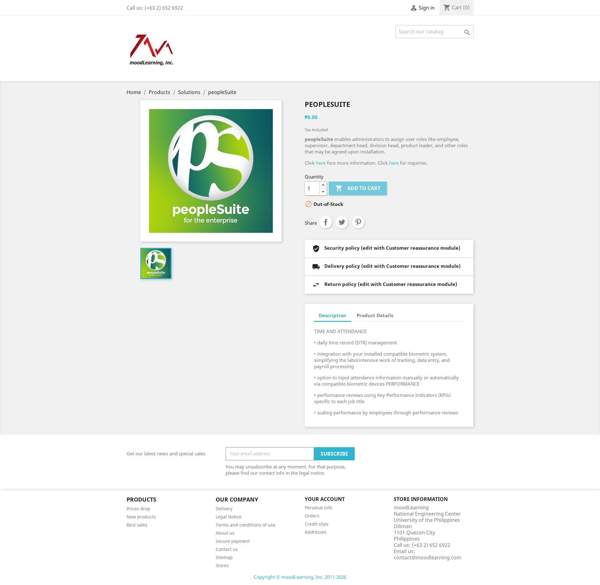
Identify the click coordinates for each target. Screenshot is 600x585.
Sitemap (224, 557)
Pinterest (358, 222)
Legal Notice (229, 517)
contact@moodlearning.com (427, 557)
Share (325, 222)
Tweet (342, 222)
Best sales (137, 525)
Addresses (316, 532)
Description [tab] (332, 315)
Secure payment (233, 541)
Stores (222, 565)
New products (141, 517)
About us (225, 533)
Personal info (318, 508)
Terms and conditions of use (245, 525)
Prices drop (138, 509)
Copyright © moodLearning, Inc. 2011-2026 (300, 577)
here (321, 163)
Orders (312, 516)
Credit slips (316, 524)
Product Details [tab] (375, 315)
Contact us (227, 549)
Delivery (224, 509)
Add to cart (357, 188)
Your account (325, 499)
